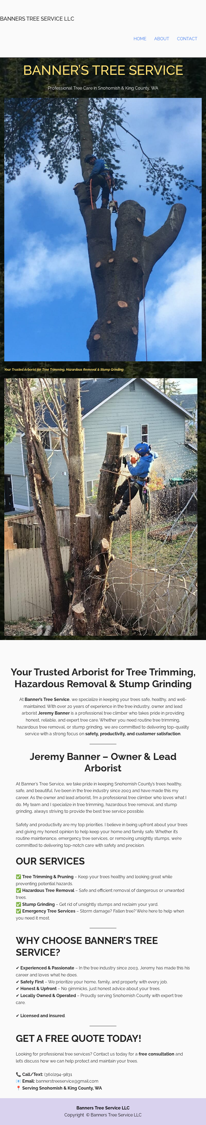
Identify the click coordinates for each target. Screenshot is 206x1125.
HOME (140, 38)
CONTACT (187, 38)
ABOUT (161, 38)
